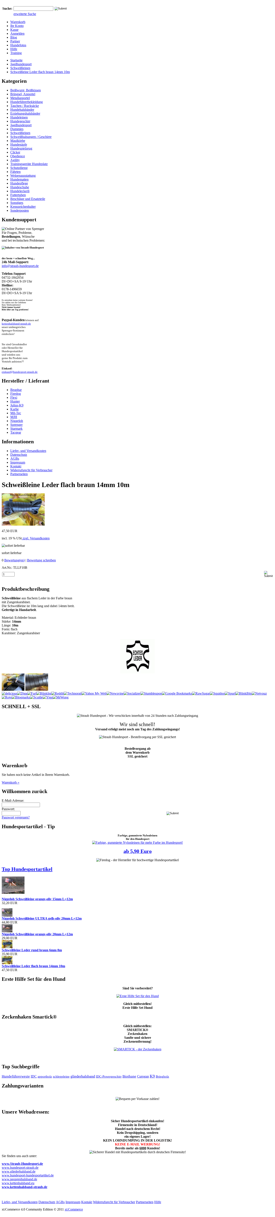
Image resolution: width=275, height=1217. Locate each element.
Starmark (16, 428)
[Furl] (32, 693)
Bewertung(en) (14, 560)
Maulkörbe (17, 140)
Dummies (16, 129)
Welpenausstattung (23, 175)
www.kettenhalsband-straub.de (24, 1187)
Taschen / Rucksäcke (24, 106)
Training (16, 53)
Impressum (17, 462)
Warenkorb (17, 22)
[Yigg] (48, 697)
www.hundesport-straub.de (20, 1167)
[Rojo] (7, 697)
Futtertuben (18, 195)
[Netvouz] (259, 693)
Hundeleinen (19, 117)
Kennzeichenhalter (23, 206)
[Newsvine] (115, 693)
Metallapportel (20, 98)
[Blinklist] (44, 693)
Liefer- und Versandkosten (28, 451)
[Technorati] (73, 693)
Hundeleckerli (19, 191)
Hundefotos (18, 45)
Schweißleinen (20, 68)
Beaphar (16, 390)
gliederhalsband (82, 1076)
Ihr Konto (17, 26)
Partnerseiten (19, 474)
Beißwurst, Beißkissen (25, 90)
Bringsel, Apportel (22, 94)
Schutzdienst (19, 168)
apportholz (45, 1076)
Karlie (14, 409)
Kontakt (15, 466)
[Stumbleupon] (151, 693)
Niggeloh (16, 421)
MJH (13, 417)
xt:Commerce (74, 1209)
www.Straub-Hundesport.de (22, 1163)
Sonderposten (19, 210)
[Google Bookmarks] (177, 693)
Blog (13, 37)
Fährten (15, 171)
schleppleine (61, 1076)
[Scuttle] (36, 697)
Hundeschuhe (19, 187)
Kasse (14, 29)
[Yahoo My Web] (94, 693)
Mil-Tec (15, 413)
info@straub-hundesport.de (20, 266)
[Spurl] (230, 693)
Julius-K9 (16, 405)
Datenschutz (18, 454)
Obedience (17, 156)
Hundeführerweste (16, 1076)
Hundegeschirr (20, 121)
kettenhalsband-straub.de (16, 323)
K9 (152, 1076)
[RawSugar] (201, 693)
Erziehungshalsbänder (25, 113)
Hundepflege (19, 183)
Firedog (15, 393)
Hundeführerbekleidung (26, 102)
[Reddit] (57, 693)
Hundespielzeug (21, 148)
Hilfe (13, 49)
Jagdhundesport (21, 64)
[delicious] (9, 693)
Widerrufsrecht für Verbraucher (31, 470)
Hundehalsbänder (22, 109)
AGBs (14, 458)
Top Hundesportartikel (27, 869)
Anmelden (17, 33)
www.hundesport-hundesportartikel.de (28, 1175)
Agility (15, 160)
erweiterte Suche (25, 14)
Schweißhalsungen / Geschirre (31, 137)
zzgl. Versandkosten (36, 538)
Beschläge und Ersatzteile (27, 199)
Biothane (129, 1076)
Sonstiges (16, 203)
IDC (34, 1076)
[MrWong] (61, 697)
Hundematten (19, 179)
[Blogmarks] (21, 697)
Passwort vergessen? (16, 817)
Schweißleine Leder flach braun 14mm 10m (40, 72)
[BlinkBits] (243, 693)
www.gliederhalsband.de (18, 1171)
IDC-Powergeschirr (109, 1076)
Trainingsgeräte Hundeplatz (29, 164)
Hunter (15, 401)
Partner (15, 41)
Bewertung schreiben (41, 560)
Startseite (16, 60)
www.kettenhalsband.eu (18, 1183)
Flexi (13, 397)
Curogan (143, 1076)
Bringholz (162, 1076)
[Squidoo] (217, 693)
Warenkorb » (10, 782)
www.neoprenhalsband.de (19, 1179)
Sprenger (16, 424)
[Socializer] (132, 693)
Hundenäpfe (18, 144)
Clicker (15, 152)
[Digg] (22, 693)
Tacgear (15, 432)
